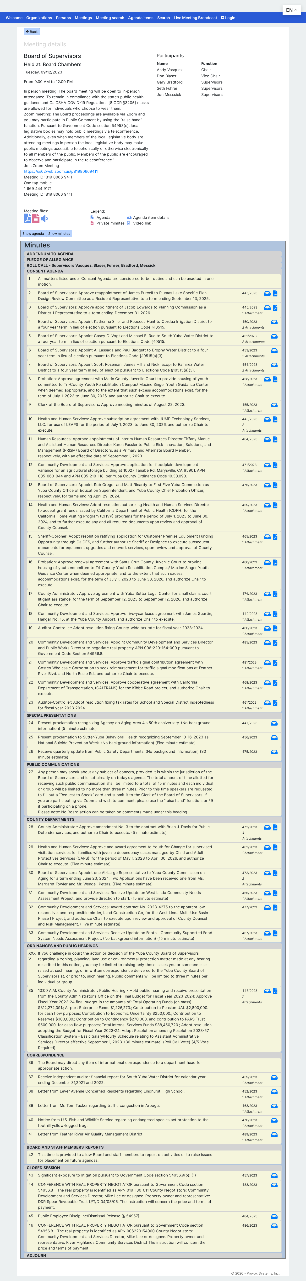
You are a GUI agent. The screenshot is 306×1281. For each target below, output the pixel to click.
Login (229, 17)
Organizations (39, 17)
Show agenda (33, 233)
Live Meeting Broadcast (195, 17)
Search (163, 17)
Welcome (14, 17)
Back (33, 32)
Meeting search (110, 17)
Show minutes (59, 233)
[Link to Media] (44, 220)
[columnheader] (179, 63)
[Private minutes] (36, 220)
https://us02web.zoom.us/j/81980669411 (61, 171)
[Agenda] (28, 220)
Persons (63, 17)
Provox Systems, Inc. (263, 1273)
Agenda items (140, 17)
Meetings (83, 17)
